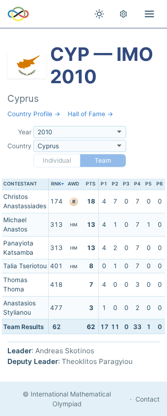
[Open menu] (149, 14)
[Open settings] (123, 14)
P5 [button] (148, 184)
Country (19, 146)
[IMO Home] (18, 14)
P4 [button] (137, 184)
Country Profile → (33, 114)
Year (25, 132)
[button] (56, 184)
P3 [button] (126, 184)
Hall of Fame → (90, 114)
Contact (147, 399)
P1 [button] (104, 184)
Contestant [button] (20, 184)
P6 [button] (159, 184)
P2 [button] (115, 184)
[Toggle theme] (99, 14)
